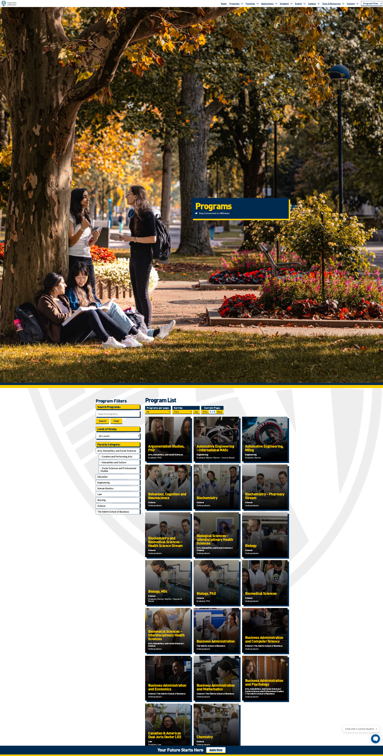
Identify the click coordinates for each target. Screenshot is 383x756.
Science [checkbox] (101, 505)
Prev (205, 411)
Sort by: (178, 407)
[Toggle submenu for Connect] (357, 3)
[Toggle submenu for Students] (291, 3)
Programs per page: (158, 407)
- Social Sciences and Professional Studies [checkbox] (118, 469)
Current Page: (212, 407)
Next (219, 411)
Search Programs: (108, 407)
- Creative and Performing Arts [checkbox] (116, 456)
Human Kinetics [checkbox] (105, 488)
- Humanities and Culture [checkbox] (113, 462)
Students (284, 3)
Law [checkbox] (99, 494)
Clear (116, 421)
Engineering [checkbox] (103, 482)
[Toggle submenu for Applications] (276, 3)
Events (298, 3)
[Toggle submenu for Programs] (242, 3)
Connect (351, 3)
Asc (196, 411)
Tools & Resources (331, 3)
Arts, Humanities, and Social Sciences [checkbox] (116, 450)
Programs (235, 3)
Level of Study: (107, 429)
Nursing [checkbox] (101, 500)
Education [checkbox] (102, 476)
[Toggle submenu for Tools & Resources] (343, 3)
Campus (312, 3)
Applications (267, 3)
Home (224, 3)
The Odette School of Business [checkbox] (113, 511)
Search (102, 421)
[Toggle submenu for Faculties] (257, 3)
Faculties (250, 3)
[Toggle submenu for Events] (304, 3)
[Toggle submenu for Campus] (318, 3)
